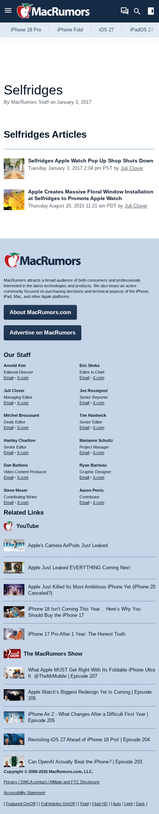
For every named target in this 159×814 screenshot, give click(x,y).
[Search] (139, 11)
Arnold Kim (15, 365)
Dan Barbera (16, 465)
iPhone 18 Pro (26, 29)
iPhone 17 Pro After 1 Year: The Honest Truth (76, 634)
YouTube (27, 526)
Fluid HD (100, 803)
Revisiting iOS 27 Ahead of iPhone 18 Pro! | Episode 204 (89, 739)
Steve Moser (15, 490)
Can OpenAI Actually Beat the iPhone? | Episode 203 (85, 762)
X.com (22, 377)
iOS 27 (106, 29)
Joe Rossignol (94, 390)
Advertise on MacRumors (42, 332)
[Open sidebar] (150, 12)
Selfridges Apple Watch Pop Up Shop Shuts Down (90, 161)
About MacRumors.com (40, 312)
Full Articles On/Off (58, 803)
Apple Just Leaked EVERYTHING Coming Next (79, 567)
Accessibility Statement (24, 792)
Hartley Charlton (19, 440)
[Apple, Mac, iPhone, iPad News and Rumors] (53, 19)
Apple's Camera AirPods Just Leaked (68, 545)
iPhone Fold (70, 29)
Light (128, 803)
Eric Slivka (89, 365)
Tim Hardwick (93, 415)
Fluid (84, 803)
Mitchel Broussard (21, 415)
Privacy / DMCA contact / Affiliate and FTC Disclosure (51, 782)
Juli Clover (132, 168)
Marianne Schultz (96, 440)
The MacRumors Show (53, 653)
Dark (140, 803)
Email (8, 377)
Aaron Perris (92, 490)
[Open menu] (8, 11)
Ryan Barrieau (93, 465)
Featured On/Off (20, 803)
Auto (117, 803)
